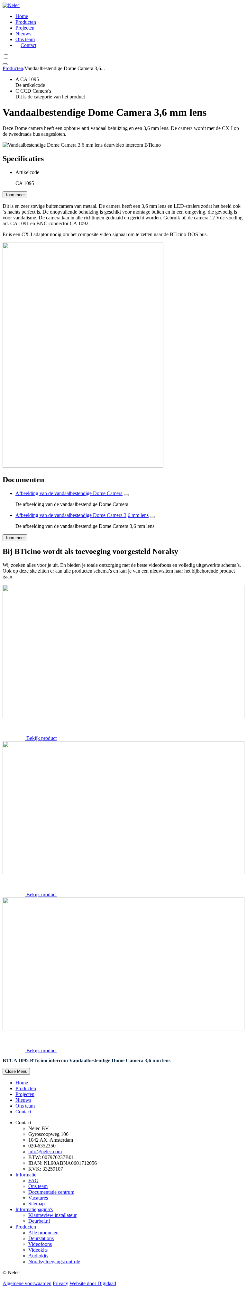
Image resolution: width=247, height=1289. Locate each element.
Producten (13, 68)
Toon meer (15, 194)
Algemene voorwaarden (27, 1283)
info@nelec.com (45, 1151)
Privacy (60, 1283)
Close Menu (16, 1071)
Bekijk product (41, 738)
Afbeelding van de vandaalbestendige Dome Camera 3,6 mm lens (82, 515)
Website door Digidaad (92, 1283)
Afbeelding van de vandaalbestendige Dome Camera (69, 493)
